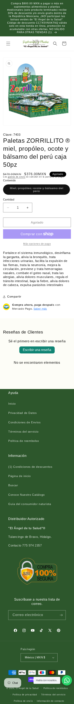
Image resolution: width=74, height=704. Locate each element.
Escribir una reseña (37, 350)
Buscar (13, 485)
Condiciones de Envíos (24, 422)
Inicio (12, 403)
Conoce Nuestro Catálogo (26, 494)
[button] (8, 43)
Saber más (40, 309)
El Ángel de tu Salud (27, 688)
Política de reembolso (23, 440)
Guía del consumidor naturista (29, 504)
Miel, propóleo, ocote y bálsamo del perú (36, 190)
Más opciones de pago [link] (37, 243)
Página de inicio (19, 476)
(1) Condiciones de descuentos (30, 466)
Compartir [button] (14, 296)
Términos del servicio (23, 431)
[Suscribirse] (61, 615)
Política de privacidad (25, 694)
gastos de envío (16, 177)
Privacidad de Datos (22, 413)
